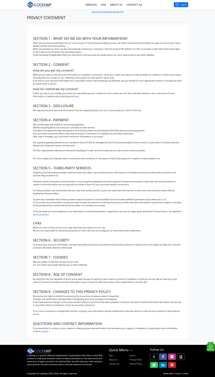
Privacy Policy (136, 359)
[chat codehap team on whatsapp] (154, 365)
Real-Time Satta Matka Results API (107, 11)
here (77, 96)
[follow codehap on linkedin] (163, 365)
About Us (116, 4)
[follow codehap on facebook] (163, 356)
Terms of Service (41, 214)
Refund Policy (136, 363)
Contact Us (134, 4)
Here (45, 331)
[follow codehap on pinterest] (172, 365)
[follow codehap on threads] (181, 356)
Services (91, 4)
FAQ (103, 4)
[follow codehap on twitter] (154, 356)
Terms (132, 355)
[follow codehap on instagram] (172, 356)
